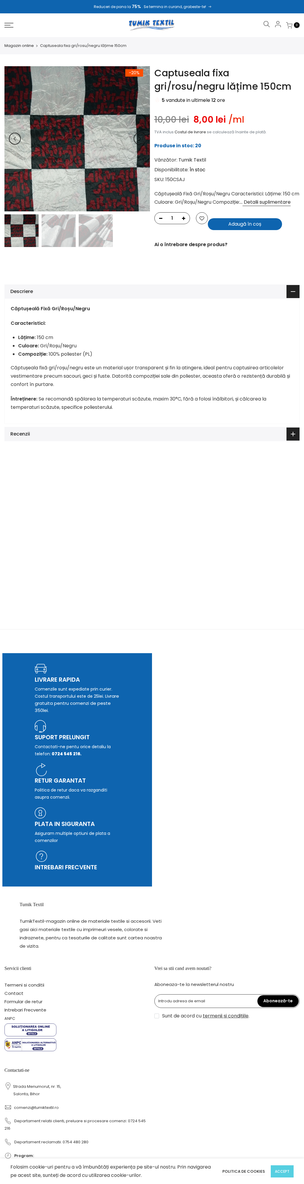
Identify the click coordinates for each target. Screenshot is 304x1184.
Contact (13, 993)
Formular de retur (23, 1001)
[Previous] (15, 139)
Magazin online (19, 45)
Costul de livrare (190, 132)
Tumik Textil (192, 159)
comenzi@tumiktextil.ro (36, 1107)
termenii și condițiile (225, 1015)
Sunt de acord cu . (205, 1015)
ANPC (9, 1018)
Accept (282, 1171)
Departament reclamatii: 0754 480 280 (51, 1142)
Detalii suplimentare (267, 202)
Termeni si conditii (24, 985)
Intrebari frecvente (66, 867)
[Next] (139, 139)
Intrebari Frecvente (25, 1010)
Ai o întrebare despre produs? (190, 244)
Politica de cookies (243, 1171)
